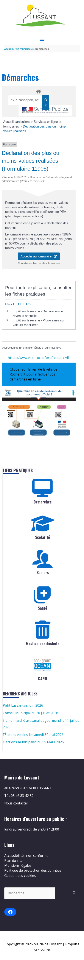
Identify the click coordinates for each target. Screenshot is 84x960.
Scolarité (42, 537)
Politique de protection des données (32, 870)
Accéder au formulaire (37, 256)
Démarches (42, 502)
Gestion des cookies (20, 875)
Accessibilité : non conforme (26, 855)
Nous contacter (16, 803)
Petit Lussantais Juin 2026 (23, 705)
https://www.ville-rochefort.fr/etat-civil (38, 357)
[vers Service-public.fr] (45, 110)
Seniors (43, 572)
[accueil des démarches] (38, 90)
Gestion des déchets (42, 643)
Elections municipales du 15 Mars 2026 (33, 742)
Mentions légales (17, 865)
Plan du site (13, 860)
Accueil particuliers (17, 121)
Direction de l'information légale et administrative (32, 347)
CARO (42, 678)
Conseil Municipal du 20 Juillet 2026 (30, 713)
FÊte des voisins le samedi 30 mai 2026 (33, 734)
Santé (42, 608)
